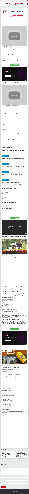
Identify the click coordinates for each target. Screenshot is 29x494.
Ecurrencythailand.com (14, 3)
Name (1, 476)
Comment (2, 467)
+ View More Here (5, 163)
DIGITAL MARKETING (4, 452)
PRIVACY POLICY (9, 0)
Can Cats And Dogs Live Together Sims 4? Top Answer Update (21, 454)
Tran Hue (7, 456)
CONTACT (4, 0)
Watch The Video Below (14, 64)
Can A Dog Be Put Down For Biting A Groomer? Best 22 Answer (6, 454)
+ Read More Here (5, 155)
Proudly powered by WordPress (10, 492)
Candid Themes (22, 492)
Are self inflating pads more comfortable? (18, 15)
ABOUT (2, 0)
